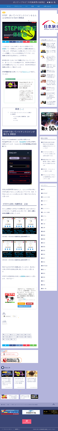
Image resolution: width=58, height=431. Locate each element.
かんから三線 (46, 197)
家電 (44, 246)
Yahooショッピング (24, 306)
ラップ (44, 220)
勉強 (44, 235)
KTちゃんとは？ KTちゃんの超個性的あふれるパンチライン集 (49, 176)
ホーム (9, 6)
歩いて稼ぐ (14, 339)
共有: (15, 118)
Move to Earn (6, 334)
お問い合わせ (47, 6)
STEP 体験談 (20, 334)
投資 (4, 12)
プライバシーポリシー (8, 429)
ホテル (44, 216)
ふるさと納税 (46, 212)
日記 (44, 261)
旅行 (39, 6)
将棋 (44, 250)
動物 (44, 239)
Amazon (21, 303)
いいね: (16, 120)
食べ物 (44, 288)
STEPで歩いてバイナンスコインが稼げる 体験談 (20, 113)
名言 (44, 242)
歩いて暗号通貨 (6, 339)
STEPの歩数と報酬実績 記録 (21, 116)
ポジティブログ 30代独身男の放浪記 (29, 2)
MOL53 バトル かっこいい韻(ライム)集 (49, 170)
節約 (44, 273)
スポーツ (45, 200)
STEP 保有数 (28, 334)
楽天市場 (29, 303)
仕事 (44, 227)
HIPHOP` (45, 193)
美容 (44, 277)
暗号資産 (45, 265)
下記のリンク (26, 72)
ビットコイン (46, 208)
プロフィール (18, 6)
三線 (44, 223)
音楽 (32, 6)
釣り (44, 281)
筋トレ (44, 269)
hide (22, 109)
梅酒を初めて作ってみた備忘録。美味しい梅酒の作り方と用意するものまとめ (49, 162)
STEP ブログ (13, 334)
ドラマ (44, 204)
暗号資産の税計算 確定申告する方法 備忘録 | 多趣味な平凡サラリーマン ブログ (49, 145)
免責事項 (17, 429)
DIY (27, 6)
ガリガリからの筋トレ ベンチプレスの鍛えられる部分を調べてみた (49, 153)
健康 (44, 231)
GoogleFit (22, 142)
